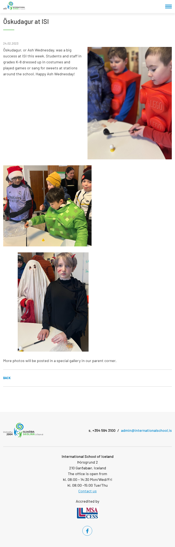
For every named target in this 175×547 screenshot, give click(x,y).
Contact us (87, 491)
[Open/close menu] (168, 6)
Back (7, 378)
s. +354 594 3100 (102, 430)
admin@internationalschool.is (146, 430)
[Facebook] (87, 531)
